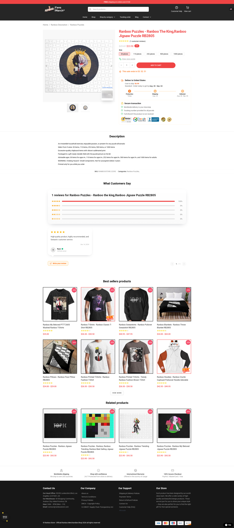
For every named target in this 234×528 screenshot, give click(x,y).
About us (84, 493)
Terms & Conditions (88, 497)
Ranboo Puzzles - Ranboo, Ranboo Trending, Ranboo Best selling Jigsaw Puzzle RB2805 (97, 449)
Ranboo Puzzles (77, 25)
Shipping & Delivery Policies (129, 493)
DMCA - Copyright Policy (90, 504)
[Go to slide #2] (85, 107)
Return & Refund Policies (128, 500)
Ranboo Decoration (59, 25)
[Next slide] (111, 65)
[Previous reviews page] (172, 264)
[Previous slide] (46, 65)
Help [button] (229, 525)
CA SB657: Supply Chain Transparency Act (97, 507)
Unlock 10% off (5, 517)
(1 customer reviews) (138, 41)
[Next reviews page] (184, 264)
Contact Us (123, 504)
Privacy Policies (87, 500)
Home (45, 25)
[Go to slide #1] (72, 107)
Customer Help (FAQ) (127, 507)
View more (117, 393)
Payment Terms (125, 497)
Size (120, 50)
